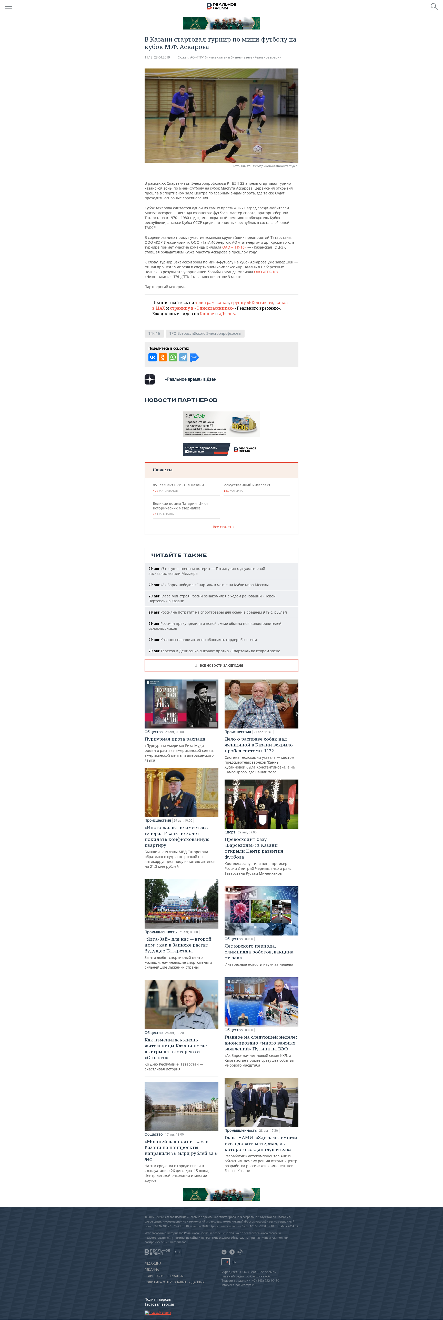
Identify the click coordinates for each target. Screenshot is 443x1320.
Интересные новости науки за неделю (259, 955)
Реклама (152, 1270)
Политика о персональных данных (175, 1282)
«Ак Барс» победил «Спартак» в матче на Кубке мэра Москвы (208, 584)
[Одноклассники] (163, 357)
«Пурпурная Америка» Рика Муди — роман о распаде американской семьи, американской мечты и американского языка (179, 749)
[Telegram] (183, 357)
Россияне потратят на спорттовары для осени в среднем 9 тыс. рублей (217, 612)
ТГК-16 (154, 333)
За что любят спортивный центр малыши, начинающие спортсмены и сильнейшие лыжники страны (178, 953)
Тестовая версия (159, 1304)
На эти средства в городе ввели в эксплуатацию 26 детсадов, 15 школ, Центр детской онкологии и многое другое (181, 1160)
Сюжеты (163, 469)
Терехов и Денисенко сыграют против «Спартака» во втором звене (214, 650)
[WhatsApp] (173, 357)
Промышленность (161, 932)
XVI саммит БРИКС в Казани (178, 487)
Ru (226, 1262)
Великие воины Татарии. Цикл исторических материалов (180, 508)
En (235, 1262)
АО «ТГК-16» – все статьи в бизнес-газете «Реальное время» (235, 57)
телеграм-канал (212, 302)
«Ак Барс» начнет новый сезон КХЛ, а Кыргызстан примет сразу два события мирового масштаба (261, 1051)
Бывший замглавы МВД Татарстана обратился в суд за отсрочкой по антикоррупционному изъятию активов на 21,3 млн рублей (180, 846)
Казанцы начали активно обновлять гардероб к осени (202, 639)
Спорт (230, 832)
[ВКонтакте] (152, 357)
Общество (154, 732)
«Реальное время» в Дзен (190, 379)
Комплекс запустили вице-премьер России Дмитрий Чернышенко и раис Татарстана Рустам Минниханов (258, 856)
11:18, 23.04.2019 (157, 57)
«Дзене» (227, 314)
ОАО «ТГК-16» (234, 247)
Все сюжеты (223, 526)
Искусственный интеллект (247, 487)
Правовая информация (164, 1276)
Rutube (207, 314)
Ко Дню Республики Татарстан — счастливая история (176, 1054)
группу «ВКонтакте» (252, 302)
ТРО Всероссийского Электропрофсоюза (205, 333)
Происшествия (158, 820)
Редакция (153, 1263)
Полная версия (158, 1299)
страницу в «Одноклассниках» (202, 308)
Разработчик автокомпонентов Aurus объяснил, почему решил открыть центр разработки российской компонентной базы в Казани (261, 1154)
